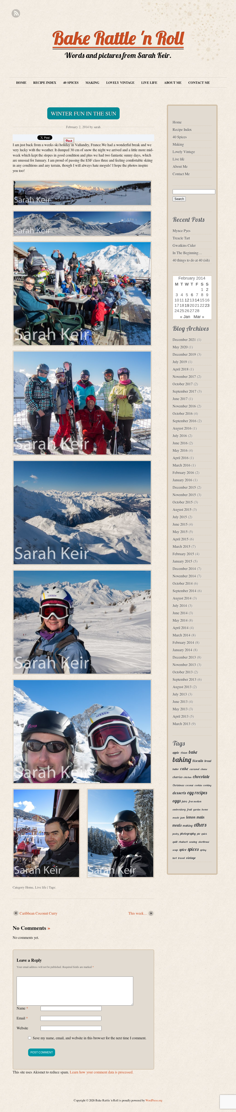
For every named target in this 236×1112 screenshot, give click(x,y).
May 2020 (180, 346)
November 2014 (184, 575)
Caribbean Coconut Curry (38, 913)
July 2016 (180, 435)
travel (181, 858)
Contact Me (199, 82)
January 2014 (182, 649)
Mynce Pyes (181, 230)
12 (187, 300)
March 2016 (181, 465)
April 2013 (181, 716)
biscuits (198, 760)
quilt (175, 842)
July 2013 (180, 694)
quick (204, 833)
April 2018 (181, 369)
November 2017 (184, 376)
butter (176, 769)
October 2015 (183, 502)
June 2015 (180, 524)
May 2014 (180, 620)
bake (193, 752)
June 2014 (180, 612)
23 (207, 305)
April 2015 (181, 538)
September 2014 (184, 590)
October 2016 (183, 413)
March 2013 (181, 723)
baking (182, 759)
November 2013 (184, 664)
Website (22, 1027)
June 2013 (180, 701)
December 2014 (184, 568)
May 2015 (180, 531)
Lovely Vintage (120, 82)
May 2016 (180, 450)
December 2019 (184, 354)
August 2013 (182, 686)
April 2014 (181, 627)
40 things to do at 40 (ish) (191, 260)
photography (188, 833)
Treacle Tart (181, 237)
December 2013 (184, 657)
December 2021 (184, 339)
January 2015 (182, 561)
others (200, 824)
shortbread (203, 842)
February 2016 (183, 472)
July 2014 (180, 605)
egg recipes (197, 793)
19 (187, 305)
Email (22, 1018)
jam (182, 817)
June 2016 (180, 442)
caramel (194, 769)
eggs (176, 801)
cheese (204, 769)
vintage (191, 858)
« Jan (185, 316)
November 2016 (184, 406)
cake (184, 768)
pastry (176, 833)
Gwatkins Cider (184, 245)
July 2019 (180, 361)
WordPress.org (153, 1100)
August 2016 (182, 428)
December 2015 (184, 487)
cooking (207, 785)
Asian (183, 752)
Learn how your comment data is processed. (101, 1072)
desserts (179, 792)
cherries (177, 777)
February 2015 (183, 553)
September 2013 (184, 679)
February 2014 (183, 642)
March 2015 (181, 546)
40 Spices (71, 82)
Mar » (199, 316)
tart (175, 858)
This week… (137, 913)
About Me (172, 82)
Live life (149, 82)
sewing (193, 842)
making (188, 825)
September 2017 (184, 391)
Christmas (178, 785)
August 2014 (182, 598)
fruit (189, 809)
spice (182, 849)
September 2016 (184, 420)
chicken (188, 777)
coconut (189, 785)
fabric (184, 801)
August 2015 (182, 509)
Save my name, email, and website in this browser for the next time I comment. (89, 1037)
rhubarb (183, 842)
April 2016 (181, 457)
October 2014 (183, 583)
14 (197, 300)
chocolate (201, 776)
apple (176, 752)
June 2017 (180, 398)
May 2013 (180, 708)
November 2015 (184, 494)
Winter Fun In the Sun (83, 113)
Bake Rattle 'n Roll (118, 37)
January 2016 (182, 479)
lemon (190, 817)
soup (175, 850)
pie (198, 833)
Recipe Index (44, 82)
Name (22, 1008)
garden (197, 809)
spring (203, 850)
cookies (198, 785)
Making (92, 82)
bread (207, 761)
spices (193, 849)
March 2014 (181, 635)
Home (21, 82)
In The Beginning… (187, 252)
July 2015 (180, 516)
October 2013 (183, 671)
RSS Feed (16, 13)
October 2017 (183, 383)
